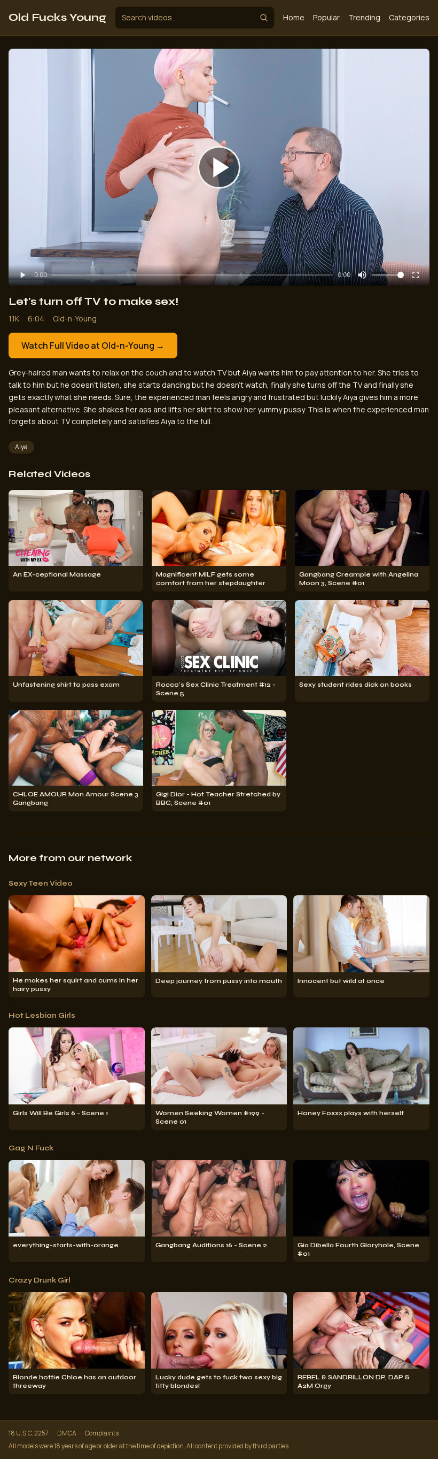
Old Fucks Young (57, 17)
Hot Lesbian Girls (42, 1015)
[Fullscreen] (415, 274)
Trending (364, 17)
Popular (326, 17)
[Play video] (219, 167)
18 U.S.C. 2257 (29, 1433)
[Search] (263, 17)
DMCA (66, 1433)
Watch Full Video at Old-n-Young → (93, 345)
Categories (409, 17)
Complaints (102, 1433)
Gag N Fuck (31, 1148)
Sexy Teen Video (41, 883)
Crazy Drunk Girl (40, 1280)
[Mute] (362, 274)
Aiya (21, 446)
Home (293, 17)
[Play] (22, 274)
